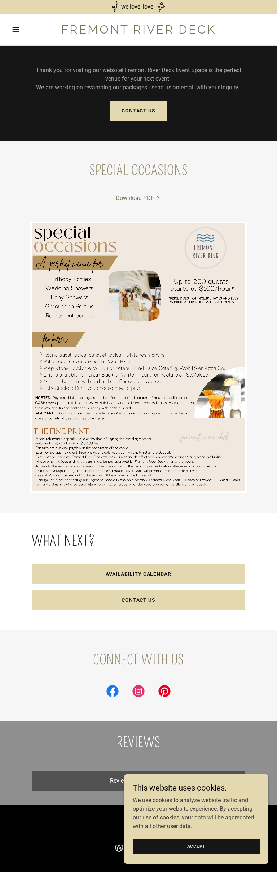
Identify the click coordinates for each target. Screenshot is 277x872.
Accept (196, 846)
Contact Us (138, 111)
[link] (138, 31)
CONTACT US (138, 600)
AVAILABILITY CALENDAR (138, 574)
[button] (28, 29)
